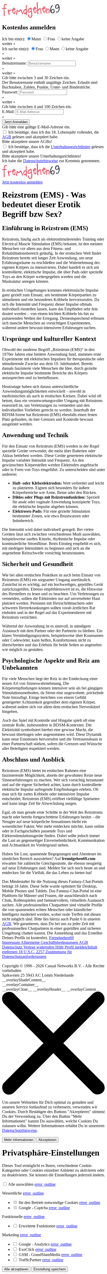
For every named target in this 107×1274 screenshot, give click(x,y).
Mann (36, 39)
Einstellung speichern (50, 1269)
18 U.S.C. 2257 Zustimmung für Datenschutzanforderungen (37, 954)
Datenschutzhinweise (40, 161)
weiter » (8, 43)
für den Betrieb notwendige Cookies (59, 1202)
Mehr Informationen (18, 1140)
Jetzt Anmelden (16, 122)
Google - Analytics (45, 1244)
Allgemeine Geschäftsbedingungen (50, 942)
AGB (6, 137)
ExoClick (37, 1249)
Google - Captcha (44, 1208)
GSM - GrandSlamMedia (50, 1254)
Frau (51, 39)
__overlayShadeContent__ (24, 980)
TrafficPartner (41, 1260)
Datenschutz (12, 947)
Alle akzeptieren (16, 1269)
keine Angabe (73, 39)
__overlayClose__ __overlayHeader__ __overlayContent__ (51, 989)
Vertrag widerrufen (39, 947)
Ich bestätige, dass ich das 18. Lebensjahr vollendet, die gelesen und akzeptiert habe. (50, 134)
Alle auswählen (21, 1184)
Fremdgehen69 (61, 938)
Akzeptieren (47, 1140)
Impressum (11, 942)
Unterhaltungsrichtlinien (70, 147)
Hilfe (60, 947)
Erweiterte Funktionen (48, 1226)
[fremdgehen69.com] (31, 177)
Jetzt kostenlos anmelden (22, 182)
